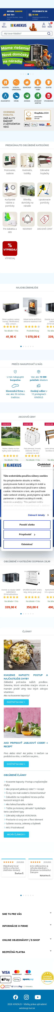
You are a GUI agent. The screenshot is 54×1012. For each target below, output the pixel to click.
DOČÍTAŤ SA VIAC (15, 702)
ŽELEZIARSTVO (5, 101)
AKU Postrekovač (15, 827)
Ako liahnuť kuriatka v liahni (19, 804)
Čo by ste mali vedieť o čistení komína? (26, 792)
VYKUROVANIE (48, 101)
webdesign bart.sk (27, 1008)
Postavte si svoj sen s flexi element (24, 819)
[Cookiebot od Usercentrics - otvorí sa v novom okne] (38, 465)
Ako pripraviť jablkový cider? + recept (25, 788)
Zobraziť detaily (36, 515)
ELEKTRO (48, 87)
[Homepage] (18, 25)
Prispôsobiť (25, 534)
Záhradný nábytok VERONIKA (21, 815)
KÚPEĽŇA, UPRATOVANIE (16, 88)
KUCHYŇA (5, 87)
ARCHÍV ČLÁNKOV (15, 834)
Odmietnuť (27, 544)
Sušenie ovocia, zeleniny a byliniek (23, 823)
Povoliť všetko (27, 524)
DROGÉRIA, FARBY (37, 88)
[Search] (48, 33)
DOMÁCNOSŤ (27, 87)
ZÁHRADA (27, 101)
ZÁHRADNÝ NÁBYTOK (37, 102)
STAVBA (16, 101)
